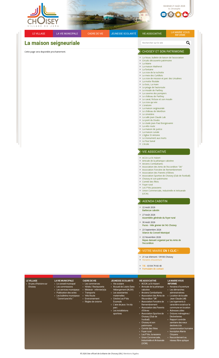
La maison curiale (150, 132)
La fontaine (147, 69)
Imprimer (171, 14)
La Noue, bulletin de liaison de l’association (163, 57)
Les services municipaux (68, 289)
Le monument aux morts (154, 138)
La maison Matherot (152, 66)
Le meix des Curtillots (152, 75)
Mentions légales (131, 353)
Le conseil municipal (66, 284)
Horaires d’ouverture (152, 259)
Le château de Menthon (153, 111)
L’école (145, 144)
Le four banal (148, 141)
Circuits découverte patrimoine (157, 60)
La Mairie (146, 63)
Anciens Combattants (152, 163)
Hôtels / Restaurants (94, 287)
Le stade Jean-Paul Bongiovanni (157, 123)
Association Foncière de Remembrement (162, 169)
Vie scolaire (118, 284)
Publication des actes (67, 292)
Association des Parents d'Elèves (158, 172)
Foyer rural (147, 184)
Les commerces (92, 284)
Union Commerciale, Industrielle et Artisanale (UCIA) (153, 340)
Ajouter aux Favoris (178, 14)
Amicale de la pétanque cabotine (158, 160)
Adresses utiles (177, 310)
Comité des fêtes (150, 181)
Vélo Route (90, 295)
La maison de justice (152, 129)
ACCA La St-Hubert (151, 157)
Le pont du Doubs (151, 120)
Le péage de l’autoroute (153, 87)
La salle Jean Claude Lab (154, 117)
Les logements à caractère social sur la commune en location (180, 304)
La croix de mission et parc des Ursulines (162, 78)
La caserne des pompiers (154, 93)
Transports (90, 292)
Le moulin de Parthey (152, 90)
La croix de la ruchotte (153, 72)
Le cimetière (148, 114)
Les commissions (65, 287)
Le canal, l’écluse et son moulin (157, 99)
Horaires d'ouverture (179, 287)
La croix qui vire (149, 102)
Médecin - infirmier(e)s (95, 289)
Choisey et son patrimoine (155, 178)
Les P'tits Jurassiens (151, 187)
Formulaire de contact (153, 268)
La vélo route (148, 126)
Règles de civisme (93, 301)
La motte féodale (150, 81)
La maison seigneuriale (153, 108)
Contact (164, 14)
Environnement (92, 298)
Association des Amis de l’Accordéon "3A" (162, 166)
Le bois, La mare (150, 84)
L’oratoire (147, 105)
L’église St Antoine (151, 135)
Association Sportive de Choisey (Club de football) (166, 175)
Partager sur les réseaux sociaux (185, 14)
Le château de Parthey (153, 96)
